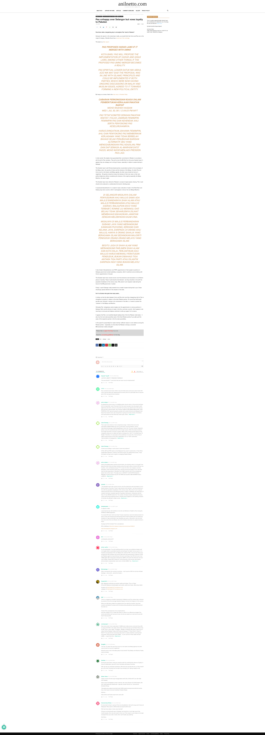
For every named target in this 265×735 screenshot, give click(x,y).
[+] (121, 366)
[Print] (116, 27)
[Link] (117, 366)
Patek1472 (104, 581)
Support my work (109, 10)
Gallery (138, 10)
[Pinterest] (106, 27)
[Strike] (108, 366)
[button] (167, 10)
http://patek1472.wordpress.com (115, 587)
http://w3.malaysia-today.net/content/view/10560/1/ (122, 526)
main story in (120, 94)
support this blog (108, 331)
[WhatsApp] (109, 27)
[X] (100, 27)
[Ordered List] (110, 366)
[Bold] (102, 366)
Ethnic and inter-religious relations (114, 14)
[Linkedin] (103, 27)
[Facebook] (97, 27)
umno (109, 339)
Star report (106, 42)
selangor (104, 339)
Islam (116, 16)
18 (143, 24)
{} (119, 366)
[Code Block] (115, 366)
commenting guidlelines (107, 335)
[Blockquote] (114, 366)
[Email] (113, 27)
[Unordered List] (112, 366)
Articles (118, 10)
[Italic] (104, 366)
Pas (100, 339)
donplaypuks (104, 506)
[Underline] (106, 366)
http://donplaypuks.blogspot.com (109, 528)
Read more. (159, 23)
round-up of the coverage (122, 38)
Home (97, 14)
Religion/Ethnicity (102, 14)
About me (99, 10)
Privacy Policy (146, 10)
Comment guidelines (128, 10)
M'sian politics (120, 16)
